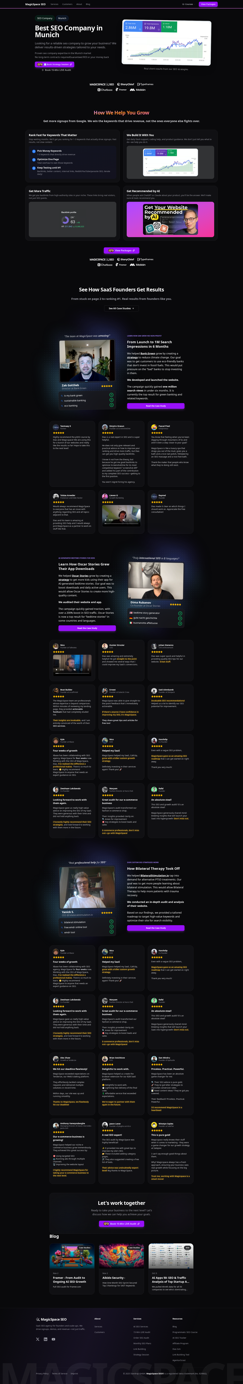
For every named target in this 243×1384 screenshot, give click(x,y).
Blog (88, 4)
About (79, 4)
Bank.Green (147, 353)
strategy (132, 357)
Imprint (74, 1373)
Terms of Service (59, 1373)
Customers (67, 4)
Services (54, 4)
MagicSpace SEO (54, 1319)
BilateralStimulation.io (154, 875)
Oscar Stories (80, 575)
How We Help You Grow (121, 112)
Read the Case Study (156, 406)
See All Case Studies (120, 308)
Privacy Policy (42, 1373)
